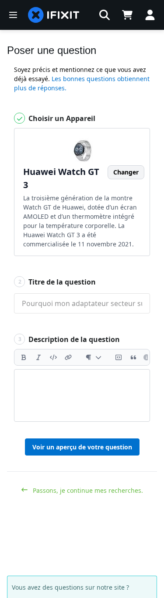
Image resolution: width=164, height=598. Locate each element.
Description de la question (69, 339)
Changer (126, 172)
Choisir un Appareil (61, 118)
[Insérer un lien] (68, 357)
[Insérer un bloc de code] (119, 357)
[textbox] (82, 395)
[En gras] (24, 357)
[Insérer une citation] (133, 357)
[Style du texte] (93, 357)
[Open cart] (127, 15)
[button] (104, 15)
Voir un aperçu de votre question (82, 447)
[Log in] (150, 15)
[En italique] (38, 357)
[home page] (54, 15)
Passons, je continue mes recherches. (87, 490)
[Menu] (13, 15)
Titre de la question (57, 282)
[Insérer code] (53, 357)
